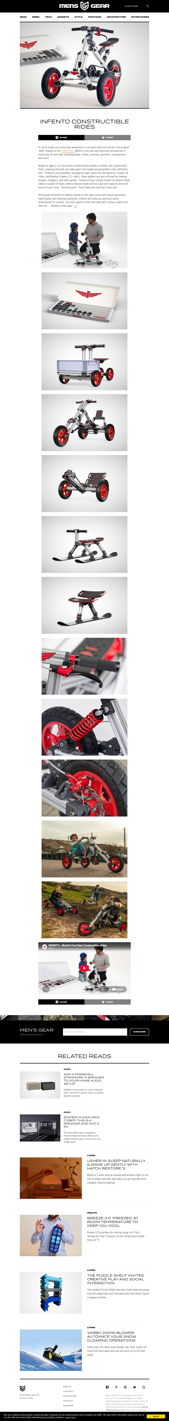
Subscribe (139, 1032)
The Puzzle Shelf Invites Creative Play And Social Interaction (115, 1279)
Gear (23, 17)
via (75, 206)
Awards (68, 1405)
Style (79, 17)
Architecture (116, 17)
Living (91, 1156)
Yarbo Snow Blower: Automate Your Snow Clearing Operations (111, 1337)
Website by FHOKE (26, 1398)
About (67, 1386)
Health (92, 1213)
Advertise (69, 1396)
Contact (68, 1391)
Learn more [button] (70, 1417)
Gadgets (63, 17)
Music (67, 1069)
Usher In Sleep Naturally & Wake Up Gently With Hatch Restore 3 (116, 1164)
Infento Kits (67, 151)
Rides (35, 17)
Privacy (68, 1401)
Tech (48, 17)
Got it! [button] (156, 1416)
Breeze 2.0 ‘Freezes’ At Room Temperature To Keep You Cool (112, 1222)
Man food (94, 17)
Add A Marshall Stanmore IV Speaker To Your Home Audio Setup (84, 1079)
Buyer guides (140, 17)
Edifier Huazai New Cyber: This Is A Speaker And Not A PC (81, 1122)
